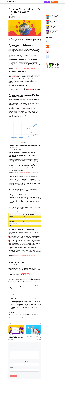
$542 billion (30, 89)
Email (26, 361)
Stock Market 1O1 (10, 334)
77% (17, 75)
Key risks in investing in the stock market (34, 337)
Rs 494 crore (14, 76)
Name (11, 361)
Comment (12, 349)
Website (11, 367)
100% (26, 108)
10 (19, 55)
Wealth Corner (39, 334)
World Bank (27, 142)
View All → (57, 12)
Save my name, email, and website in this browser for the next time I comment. (22, 373)
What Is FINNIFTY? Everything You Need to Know (15, 337)
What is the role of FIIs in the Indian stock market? (25, 68)
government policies (25, 273)
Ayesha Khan (13, 16)
